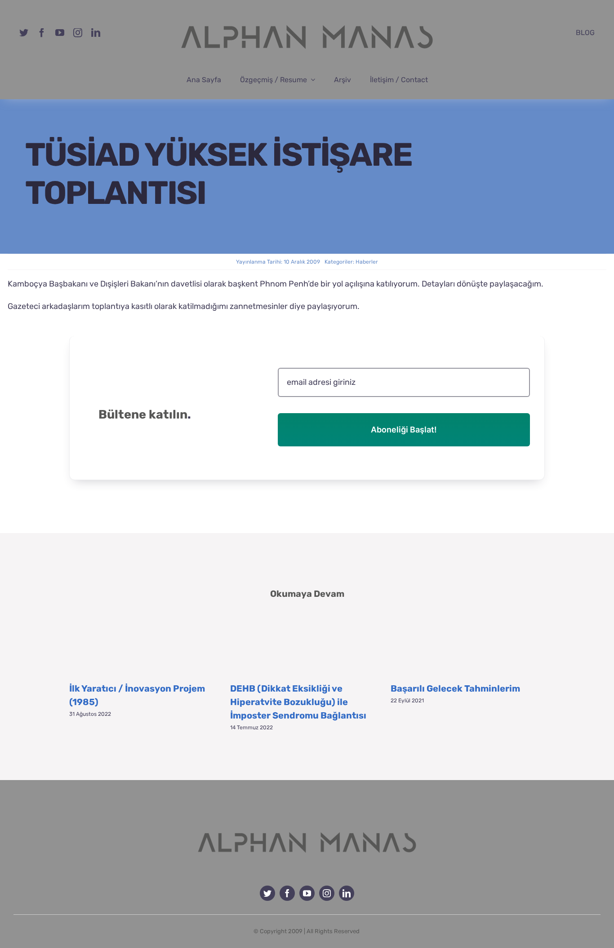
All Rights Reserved (333, 931)
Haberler (367, 262)
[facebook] (41, 32)
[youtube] (59, 32)
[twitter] (23, 32)
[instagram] (77, 32)
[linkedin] (95, 32)
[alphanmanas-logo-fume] (307, 825)
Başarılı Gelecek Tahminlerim (455, 688)
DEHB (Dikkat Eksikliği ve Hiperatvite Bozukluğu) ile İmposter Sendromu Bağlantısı (298, 702)
